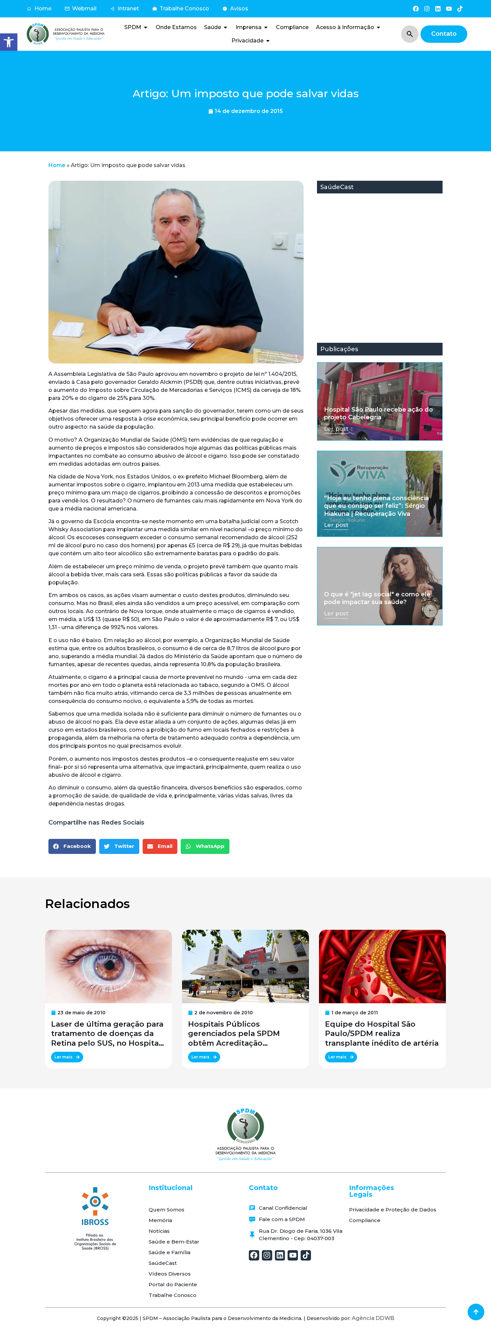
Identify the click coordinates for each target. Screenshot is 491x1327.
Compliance (364, 1220)
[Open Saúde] (225, 27)
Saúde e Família (169, 1252)
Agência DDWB (373, 1318)
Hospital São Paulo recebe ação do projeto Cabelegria (378, 413)
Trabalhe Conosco (172, 1295)
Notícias (159, 1231)
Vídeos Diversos (170, 1274)
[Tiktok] (460, 8)
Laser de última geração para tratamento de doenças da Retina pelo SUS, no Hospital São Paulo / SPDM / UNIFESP (107, 1034)
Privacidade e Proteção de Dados (392, 1209)
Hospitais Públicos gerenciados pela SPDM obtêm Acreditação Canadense (234, 1034)
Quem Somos (166, 1209)
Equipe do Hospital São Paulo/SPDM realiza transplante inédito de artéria (382, 1034)
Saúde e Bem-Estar (174, 1241)
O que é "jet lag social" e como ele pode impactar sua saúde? (377, 598)
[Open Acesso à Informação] (378, 27)
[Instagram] (427, 8)
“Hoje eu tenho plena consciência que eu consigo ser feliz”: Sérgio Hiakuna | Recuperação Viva (376, 506)
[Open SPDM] (145, 27)
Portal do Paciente (173, 1284)
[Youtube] (449, 8)
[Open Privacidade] (268, 41)
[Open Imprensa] (266, 27)
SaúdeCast (163, 1263)
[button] (8, 42)
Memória (160, 1220)
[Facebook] (416, 8)
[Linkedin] (438, 8)
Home (56, 165)
